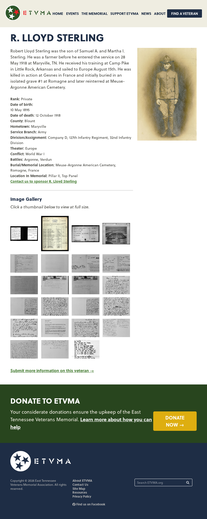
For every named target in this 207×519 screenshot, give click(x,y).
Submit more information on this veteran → (52, 370)
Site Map (78, 488)
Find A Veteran (184, 13)
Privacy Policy (81, 496)
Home (58, 13)
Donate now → (175, 421)
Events (72, 13)
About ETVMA (82, 480)
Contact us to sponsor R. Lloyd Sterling (43, 181)
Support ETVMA (124, 13)
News (146, 13)
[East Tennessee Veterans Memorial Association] (28, 19)
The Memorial (95, 13)
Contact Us (80, 484)
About (160, 13)
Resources (79, 492)
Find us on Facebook (90, 504)
